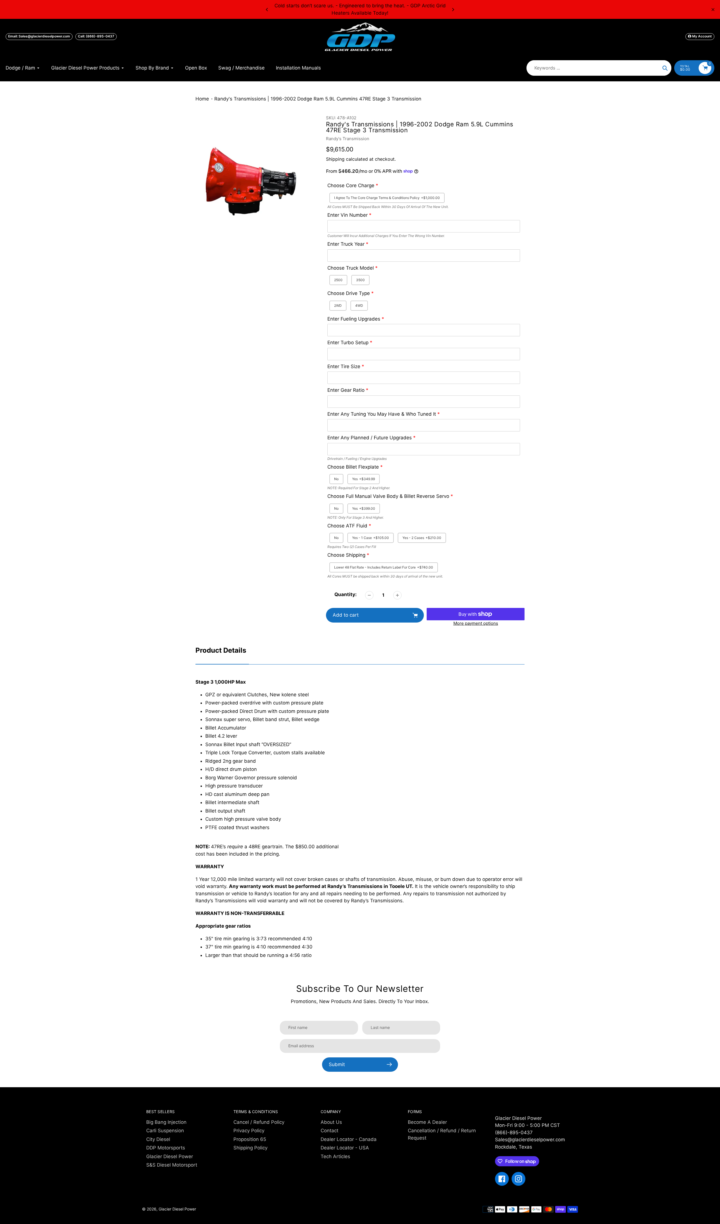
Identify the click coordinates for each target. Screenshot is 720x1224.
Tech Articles (335, 1156)
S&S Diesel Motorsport (171, 1165)
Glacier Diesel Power (169, 1156)
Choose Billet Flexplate (353, 467)
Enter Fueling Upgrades (353, 319)
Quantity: (345, 594)
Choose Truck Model (350, 268)
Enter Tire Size (343, 366)
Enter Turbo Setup (347, 342)
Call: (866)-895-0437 (96, 36)
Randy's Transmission (347, 138)
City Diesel (158, 1139)
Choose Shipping (346, 555)
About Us (331, 1122)
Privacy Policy (248, 1130)
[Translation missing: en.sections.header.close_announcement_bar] (713, 9)
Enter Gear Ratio (345, 390)
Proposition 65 (249, 1139)
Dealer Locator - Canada (349, 1139)
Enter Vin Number (347, 215)
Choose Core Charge (350, 185)
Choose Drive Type (348, 293)
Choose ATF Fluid (347, 526)
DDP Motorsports (165, 1148)
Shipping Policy (250, 1148)
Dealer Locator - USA (345, 1148)
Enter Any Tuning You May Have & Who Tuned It (381, 414)
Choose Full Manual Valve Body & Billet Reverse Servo (388, 496)
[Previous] (267, 9)
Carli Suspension (165, 1130)
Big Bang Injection (166, 1122)
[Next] (453, 9)
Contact (329, 1130)
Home (202, 99)
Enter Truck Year (345, 244)
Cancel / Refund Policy (258, 1122)
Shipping (335, 159)
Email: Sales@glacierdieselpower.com (39, 36)
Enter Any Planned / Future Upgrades (369, 437)
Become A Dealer (427, 1122)
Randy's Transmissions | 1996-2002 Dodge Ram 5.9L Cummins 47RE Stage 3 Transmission (317, 99)
